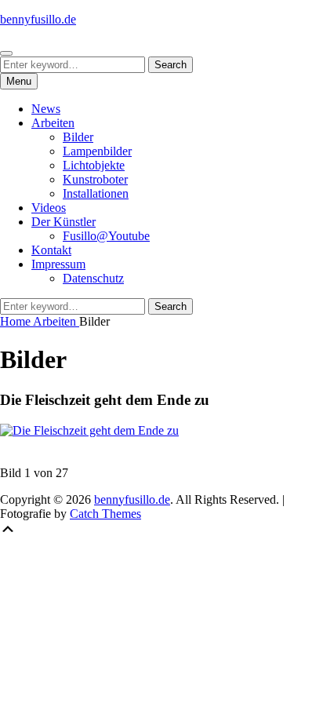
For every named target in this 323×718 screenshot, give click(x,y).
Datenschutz (93, 278)
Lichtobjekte (94, 165)
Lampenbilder (97, 151)
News (45, 108)
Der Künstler (63, 221)
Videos (48, 207)
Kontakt (51, 250)
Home (16, 321)
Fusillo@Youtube (106, 235)
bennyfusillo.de (38, 19)
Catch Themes (105, 513)
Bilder (78, 137)
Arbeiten (52, 122)
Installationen (96, 193)
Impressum (58, 264)
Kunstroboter (95, 179)
